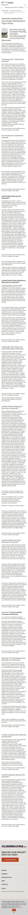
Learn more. (19, 907)
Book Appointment (11, 859)
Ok (14, 910)
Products (4, 870)
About (3, 880)
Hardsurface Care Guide (16, 10)
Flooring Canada (5, 10)
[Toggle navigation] (25, 4)
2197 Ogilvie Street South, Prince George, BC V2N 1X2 (13, 891)
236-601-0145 (5, 4)
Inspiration (4, 873)
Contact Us (5, 884)
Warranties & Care (7, 877)
